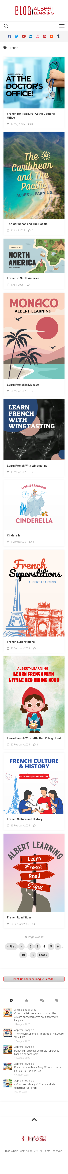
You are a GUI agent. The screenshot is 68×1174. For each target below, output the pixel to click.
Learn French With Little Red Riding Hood (34, 738)
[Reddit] (51, 36)
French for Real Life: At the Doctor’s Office (31, 115)
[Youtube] (23, 36)
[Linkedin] (30, 36)
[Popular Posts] (26, 1000)
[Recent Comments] (41, 1000)
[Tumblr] (58, 36)
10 (23, 955)
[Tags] (57, 1000)
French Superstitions (21, 641)
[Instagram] (37, 36)
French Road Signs (19, 917)
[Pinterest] (44, 36)
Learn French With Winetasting (27, 465)
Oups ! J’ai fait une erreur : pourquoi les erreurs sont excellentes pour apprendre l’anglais (36, 1017)
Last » (43, 955)
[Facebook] (9, 36)
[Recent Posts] (11, 1000)
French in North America (23, 278)
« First (11, 946)
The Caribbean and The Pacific (27, 224)
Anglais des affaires (25, 1009)
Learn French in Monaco (23, 384)
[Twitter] (16, 36)
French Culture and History (24, 819)
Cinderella (13, 535)
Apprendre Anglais (24, 1030)
